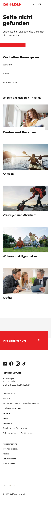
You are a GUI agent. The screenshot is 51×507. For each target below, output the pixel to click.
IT (15, 486)
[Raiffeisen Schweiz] (12, 4)
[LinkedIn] (5, 363)
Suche (6, 73)
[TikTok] (24, 363)
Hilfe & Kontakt (10, 82)
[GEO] (39, 340)
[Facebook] (11, 363)
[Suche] (39, 4)
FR (10, 486)
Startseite (7, 64)
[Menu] (46, 4)
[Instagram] (18, 363)
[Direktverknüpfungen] (34, 4)
